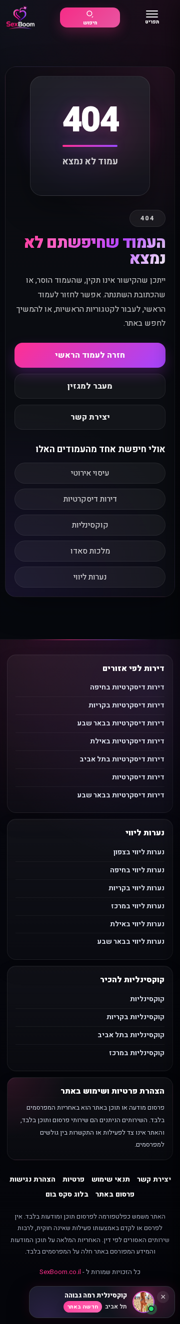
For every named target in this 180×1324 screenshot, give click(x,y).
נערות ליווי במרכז (137, 906)
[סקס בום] (20, 17)
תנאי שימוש (111, 1179)
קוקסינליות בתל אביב (131, 1035)
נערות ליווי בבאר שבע (130, 941)
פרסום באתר (115, 1194)
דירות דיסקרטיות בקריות (126, 705)
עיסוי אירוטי (90, 473)
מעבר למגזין (90, 386)
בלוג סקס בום (67, 1194)
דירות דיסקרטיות (90, 499)
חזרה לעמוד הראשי (90, 355)
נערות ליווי (90, 577)
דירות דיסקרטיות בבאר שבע (120, 723)
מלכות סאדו (90, 551)
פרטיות (73, 1179)
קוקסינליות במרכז (136, 1053)
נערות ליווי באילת (137, 924)
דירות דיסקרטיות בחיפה (127, 687)
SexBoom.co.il (60, 1272)
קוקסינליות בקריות (135, 1017)
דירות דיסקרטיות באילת (127, 741)
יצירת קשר (90, 417)
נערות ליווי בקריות (136, 888)
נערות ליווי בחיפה (137, 870)
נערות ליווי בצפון (139, 852)
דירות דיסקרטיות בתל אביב (122, 759)
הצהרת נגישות (33, 1179)
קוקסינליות (90, 525)
